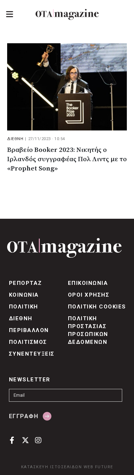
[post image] (67, 86)
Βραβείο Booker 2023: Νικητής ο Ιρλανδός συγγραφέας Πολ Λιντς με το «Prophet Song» (67, 159)
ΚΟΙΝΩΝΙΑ (24, 295)
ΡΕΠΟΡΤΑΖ (25, 283)
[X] (25, 440)
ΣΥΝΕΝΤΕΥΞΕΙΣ (32, 354)
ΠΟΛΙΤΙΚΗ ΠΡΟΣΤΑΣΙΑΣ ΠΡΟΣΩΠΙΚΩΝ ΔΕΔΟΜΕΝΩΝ (88, 330)
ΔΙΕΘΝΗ (15, 139)
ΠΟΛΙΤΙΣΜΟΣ (28, 342)
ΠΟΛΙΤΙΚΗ (23, 306)
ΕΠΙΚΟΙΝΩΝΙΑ (88, 283)
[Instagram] (38, 440)
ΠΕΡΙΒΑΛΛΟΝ (29, 330)
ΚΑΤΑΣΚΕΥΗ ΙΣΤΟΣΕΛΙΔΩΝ (51, 467)
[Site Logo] (67, 14)
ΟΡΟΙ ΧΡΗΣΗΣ (88, 295)
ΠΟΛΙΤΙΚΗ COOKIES (97, 306)
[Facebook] (12, 440)
